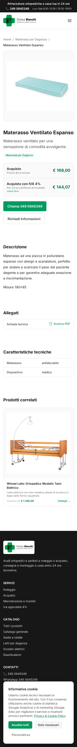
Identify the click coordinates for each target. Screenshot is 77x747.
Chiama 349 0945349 (24, 206)
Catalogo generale (15, 631)
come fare (13, 191)
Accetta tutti (20, 725)
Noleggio (9, 589)
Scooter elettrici (13, 649)
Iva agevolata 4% (15, 607)
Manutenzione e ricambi (19, 601)
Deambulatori (12, 654)
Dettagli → (64, 500)
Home (7, 39)
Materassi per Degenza (31, 39)
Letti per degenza (15, 643)
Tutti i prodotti (12, 626)
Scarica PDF (62, 323)
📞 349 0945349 (15, 673)
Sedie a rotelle (12, 637)
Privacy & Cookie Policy (50, 716)
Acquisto (9, 595)
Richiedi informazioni (24, 219)
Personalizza (21, 734)
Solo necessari (48, 725)
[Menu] (70, 20)
